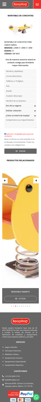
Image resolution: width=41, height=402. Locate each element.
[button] (11, 306)
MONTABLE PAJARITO (20, 292)
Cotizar (22, 298)
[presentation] (5, 180)
